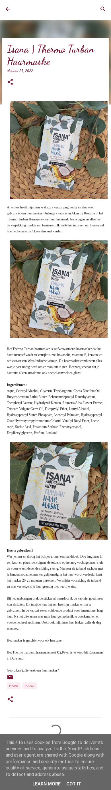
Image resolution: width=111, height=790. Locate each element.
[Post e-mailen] (10, 679)
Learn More (46, 784)
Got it (73, 784)
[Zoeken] (103, 9)
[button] (10, 82)
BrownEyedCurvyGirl (38, 9)
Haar (13, 686)
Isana (29, 686)
